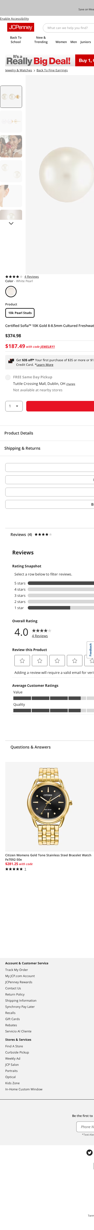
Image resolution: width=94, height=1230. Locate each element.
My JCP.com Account (20, 976)
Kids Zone (12, 1083)
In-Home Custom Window (23, 1089)
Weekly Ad (12, 1058)
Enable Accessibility (14, 18)
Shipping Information (21, 1000)
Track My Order (16, 970)
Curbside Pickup (17, 1052)
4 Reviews (31, 276)
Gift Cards (12, 1019)
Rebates (11, 1025)
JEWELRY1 (47, 346)
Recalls (10, 1013)
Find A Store (14, 1046)
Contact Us (13, 988)
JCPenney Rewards (18, 982)
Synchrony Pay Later (20, 1007)
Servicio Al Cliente (18, 1031)
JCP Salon (12, 1064)
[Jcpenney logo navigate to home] (20, 27)
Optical (10, 1077)
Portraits (11, 1071)
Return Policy (14, 994)
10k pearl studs (20, 313)
